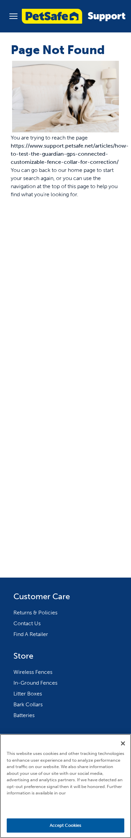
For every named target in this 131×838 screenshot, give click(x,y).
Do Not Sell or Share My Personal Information (65, 806)
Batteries (24, 715)
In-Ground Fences (35, 683)
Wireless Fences (32, 672)
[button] (13, 16)
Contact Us (27, 623)
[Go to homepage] (73, 16)
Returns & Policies (35, 612)
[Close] (123, 743)
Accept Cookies (66, 825)
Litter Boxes (27, 693)
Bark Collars (28, 704)
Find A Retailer (30, 634)
